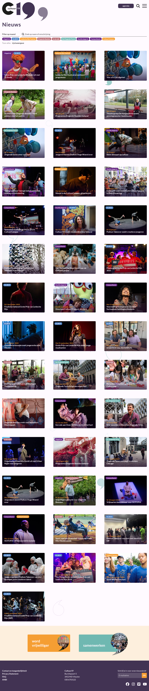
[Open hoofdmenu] (144, 6)
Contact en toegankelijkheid (14, 671)
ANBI (4, 679)
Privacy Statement (10, 674)
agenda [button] (125, 6)
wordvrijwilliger (40, 643)
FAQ (4, 676)
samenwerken (94, 645)
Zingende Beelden (44, 39)
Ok (144, 675)
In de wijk (56, 39)
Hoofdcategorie (83, 39)
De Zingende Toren (68, 39)
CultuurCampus (108, 39)
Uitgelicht (6, 39)
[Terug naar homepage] (18, 19)
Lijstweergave (18, 43)
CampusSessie (96, 39)
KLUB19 (15, 39)
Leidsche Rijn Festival (28, 39)
